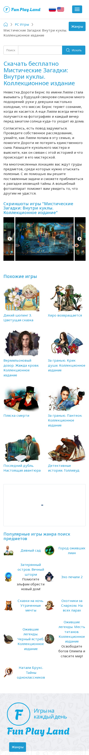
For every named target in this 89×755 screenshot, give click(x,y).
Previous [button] (9, 239)
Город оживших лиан (71, 550)
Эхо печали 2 (72, 577)
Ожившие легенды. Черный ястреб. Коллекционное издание (31, 639)
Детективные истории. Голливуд (63, 467)
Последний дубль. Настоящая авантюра (22, 467)
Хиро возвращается (65, 315)
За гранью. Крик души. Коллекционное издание (66, 365)
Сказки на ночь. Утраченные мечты (31, 605)
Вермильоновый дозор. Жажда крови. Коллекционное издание (21, 367)
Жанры (78, 27)
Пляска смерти (16, 415)
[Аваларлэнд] (22, 9)
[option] (44, 239)
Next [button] (79, 239)
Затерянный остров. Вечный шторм (31, 569)
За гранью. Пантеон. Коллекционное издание (65, 420)
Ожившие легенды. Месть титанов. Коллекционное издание (72, 632)
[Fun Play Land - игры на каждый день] (44, 719)
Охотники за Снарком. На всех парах (72, 605)
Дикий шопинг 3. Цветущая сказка (18, 317)
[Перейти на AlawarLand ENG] (60, 9)
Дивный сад (31, 550)
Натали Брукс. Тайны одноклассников (31, 672)
